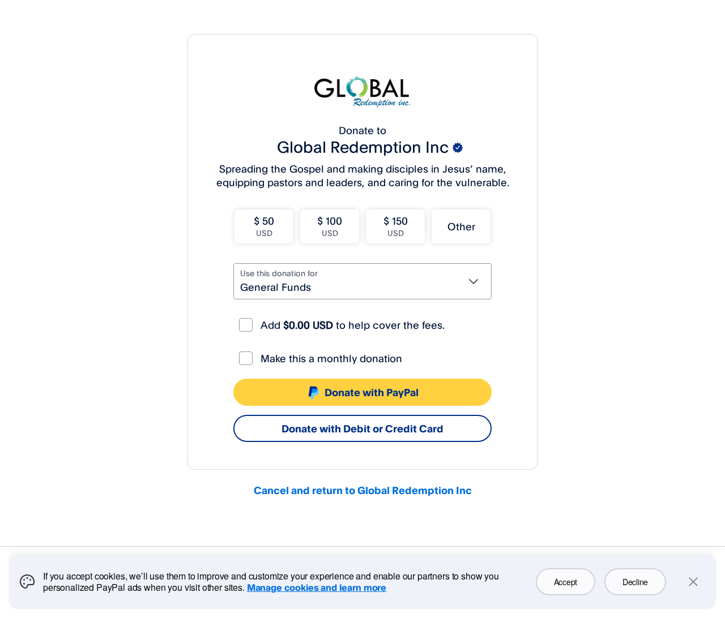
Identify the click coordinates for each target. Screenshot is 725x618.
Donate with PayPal (372, 392)
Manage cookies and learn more (316, 587)
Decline (635, 581)
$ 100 (329, 226)
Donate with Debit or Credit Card (362, 428)
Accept (565, 581)
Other (461, 226)
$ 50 (264, 226)
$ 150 (395, 226)
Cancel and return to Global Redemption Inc (363, 490)
